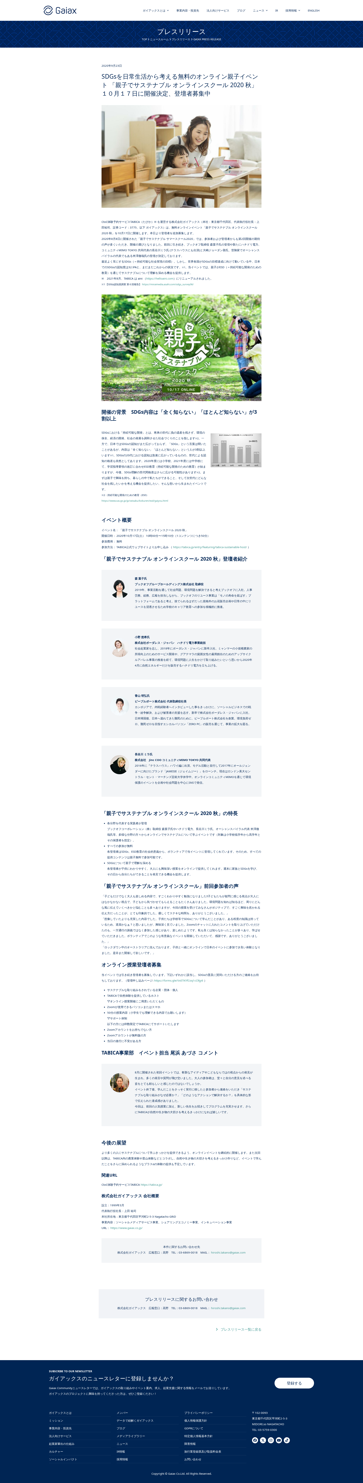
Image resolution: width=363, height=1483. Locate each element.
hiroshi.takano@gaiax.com (228, 1252)
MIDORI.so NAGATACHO (268, 1424)
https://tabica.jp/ (151, 1184)
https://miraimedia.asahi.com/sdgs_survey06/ (168, 284)
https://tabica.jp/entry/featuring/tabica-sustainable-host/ (210, 547)
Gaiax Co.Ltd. (176, 1473)
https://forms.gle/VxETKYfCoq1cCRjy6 (178, 980)
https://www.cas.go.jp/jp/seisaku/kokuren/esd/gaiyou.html (135, 500)
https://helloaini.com (159, 278)
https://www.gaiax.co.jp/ (126, 1228)
